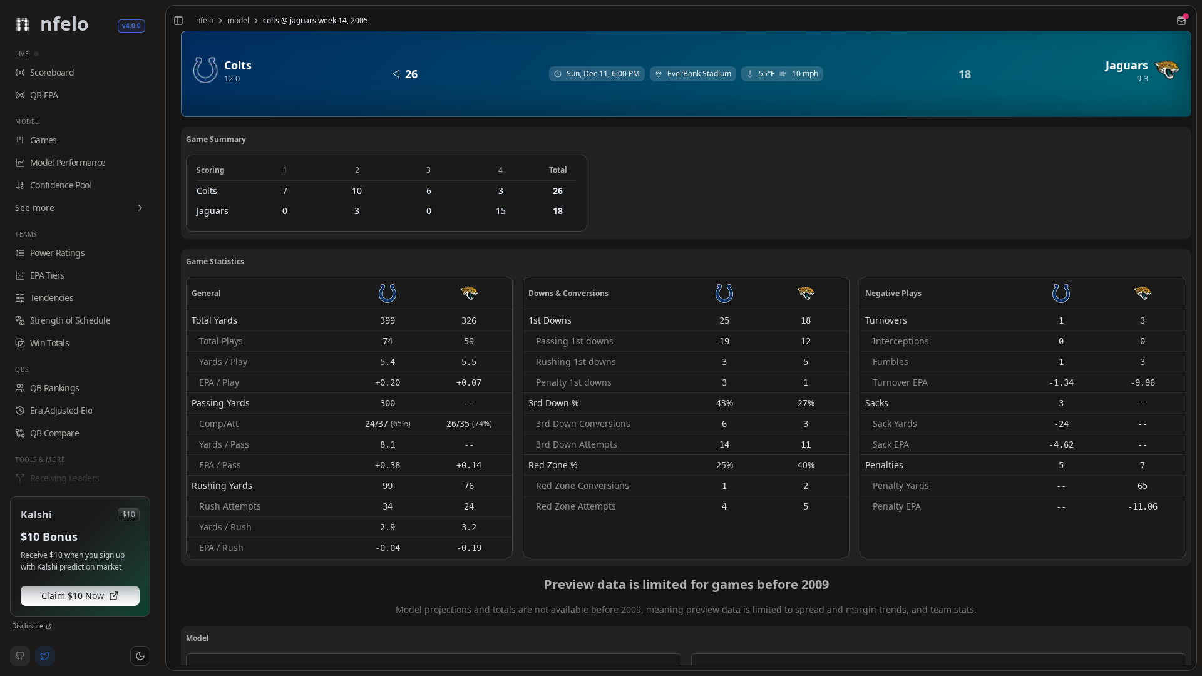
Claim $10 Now (72, 596)
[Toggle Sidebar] (160, 338)
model (238, 21)
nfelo (204, 21)
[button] (140, 656)
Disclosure (27, 626)
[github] (20, 656)
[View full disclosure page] (49, 626)
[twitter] (45, 656)
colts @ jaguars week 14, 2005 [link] (315, 21)
